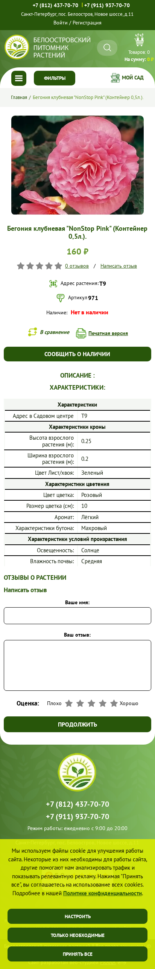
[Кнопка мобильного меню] (18, 78)
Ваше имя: (77, 602)
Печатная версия (108, 333)
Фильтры (54, 78)
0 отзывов (77, 266)
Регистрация (87, 22)
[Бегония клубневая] (77, 118)
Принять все (78, 954)
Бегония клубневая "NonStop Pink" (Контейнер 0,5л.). (88, 97)
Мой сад (133, 77)
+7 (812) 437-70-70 (55, 5)
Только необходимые (78, 935)
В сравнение (54, 332)
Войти (60, 22)
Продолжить (77, 724)
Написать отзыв (118, 266)
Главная (19, 97)
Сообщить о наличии (77, 354)
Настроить (78, 916)
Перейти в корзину (139, 48)
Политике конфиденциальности (102, 893)
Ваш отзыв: (77, 635)
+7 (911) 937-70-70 (107, 5)
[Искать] (107, 47)
